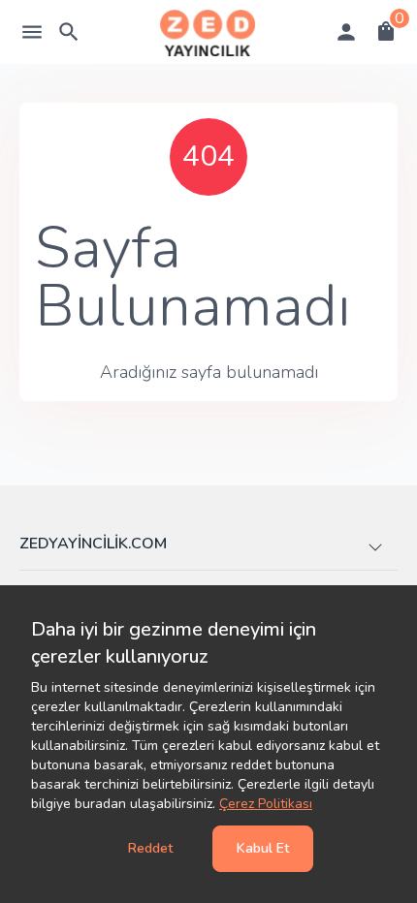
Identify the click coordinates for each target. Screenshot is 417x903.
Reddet (150, 848)
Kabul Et (263, 848)
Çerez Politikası (265, 803)
